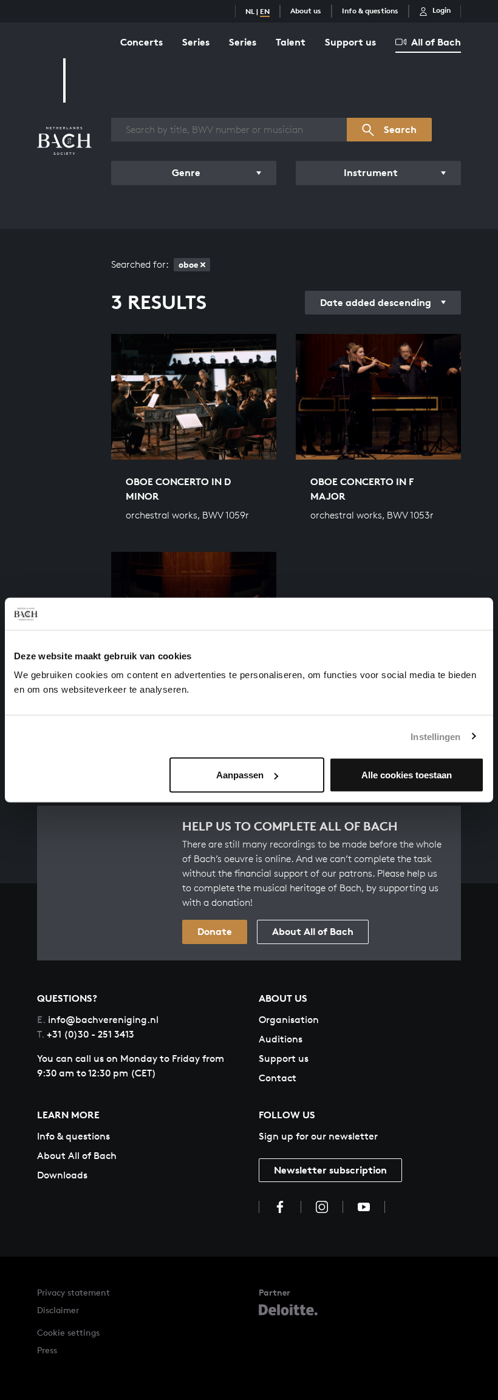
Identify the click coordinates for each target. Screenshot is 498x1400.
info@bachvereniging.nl (98, 1019)
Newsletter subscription (330, 1170)
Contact (277, 1078)
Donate (214, 931)
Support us (350, 42)
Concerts (141, 42)
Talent (290, 42)
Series (196, 42)
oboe (188, 264)
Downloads (62, 1175)
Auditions (280, 1039)
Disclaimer (58, 1310)
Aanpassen (240, 775)
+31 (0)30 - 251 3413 (85, 1034)
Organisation (289, 1019)
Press (47, 1350)
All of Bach (436, 42)
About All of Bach (312, 931)
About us (305, 10)
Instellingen (435, 736)
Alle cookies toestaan (406, 775)
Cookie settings (68, 1332)
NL (249, 11)
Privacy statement (73, 1292)
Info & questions (370, 10)
